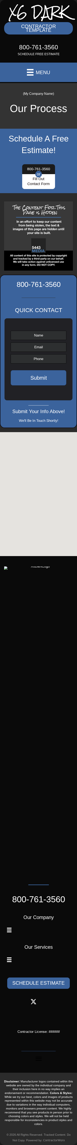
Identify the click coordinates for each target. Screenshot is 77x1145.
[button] (38, 28)
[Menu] (9, 930)
